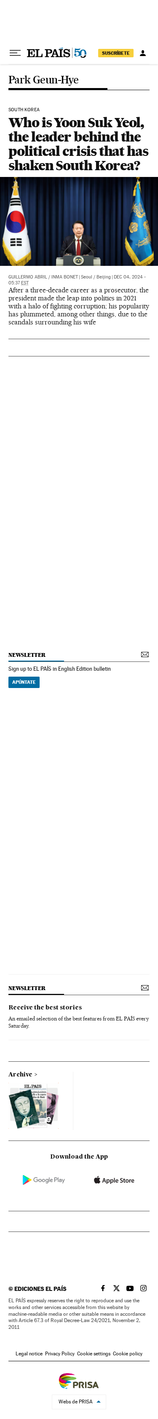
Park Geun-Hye (43, 80)
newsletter (27, 655)
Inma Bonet (64, 277)
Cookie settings (93, 1353)
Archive (20, 1075)
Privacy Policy (60, 1353)
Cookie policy (127, 1353)
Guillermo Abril (27, 277)
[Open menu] (15, 53)
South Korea (24, 109)
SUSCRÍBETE (116, 53)
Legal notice (29, 1353)
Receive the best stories (45, 1008)
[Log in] (143, 53)
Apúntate (24, 682)
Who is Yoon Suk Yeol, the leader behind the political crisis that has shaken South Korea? (78, 144)
